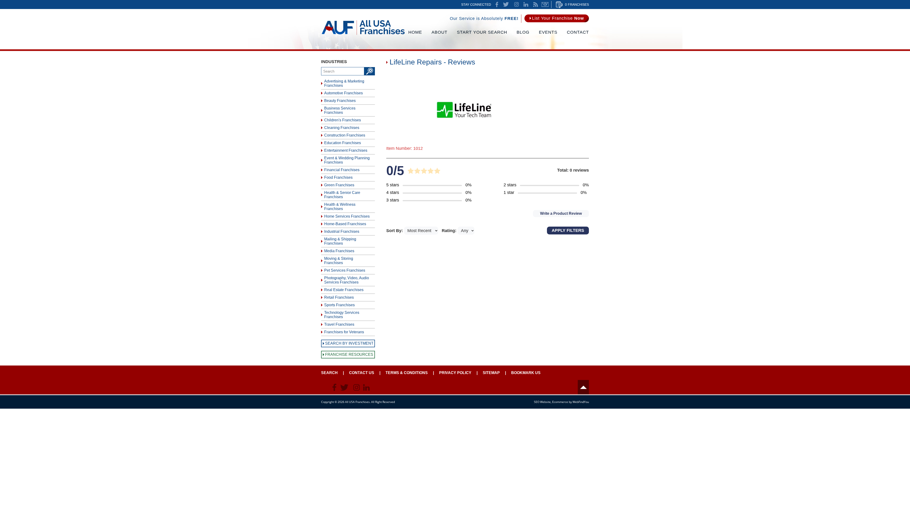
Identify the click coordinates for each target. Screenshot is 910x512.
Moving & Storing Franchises (338, 260)
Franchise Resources (349, 354)
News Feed (535, 4)
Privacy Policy (455, 373)
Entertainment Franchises (345, 150)
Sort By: (395, 230)
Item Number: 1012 (404, 148)
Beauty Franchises (340, 101)
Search (329, 373)
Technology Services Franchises (341, 315)
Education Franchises (342, 143)
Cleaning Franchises (341, 128)
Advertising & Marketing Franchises (344, 83)
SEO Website (542, 402)
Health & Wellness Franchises (339, 206)
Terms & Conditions (407, 373)
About (439, 32)
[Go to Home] (363, 34)
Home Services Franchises (347, 216)
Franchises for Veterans (344, 332)
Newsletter (545, 4)
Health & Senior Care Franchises (342, 195)
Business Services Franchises (339, 110)
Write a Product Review (561, 213)
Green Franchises (339, 185)
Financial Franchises (341, 170)
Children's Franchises (342, 120)
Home (415, 32)
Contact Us (361, 373)
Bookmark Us (526, 373)
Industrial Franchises (341, 231)
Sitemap (491, 373)
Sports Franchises (339, 305)
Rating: (450, 230)
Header (583, 387)
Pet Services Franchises (344, 270)
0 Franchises (577, 4)
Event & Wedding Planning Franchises (347, 160)
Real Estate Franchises (344, 290)
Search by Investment (349, 343)
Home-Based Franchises (345, 224)
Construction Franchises (344, 135)
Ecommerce (560, 402)
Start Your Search (482, 32)
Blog (523, 32)
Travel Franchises (339, 324)
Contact (578, 32)
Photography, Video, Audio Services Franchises (346, 280)
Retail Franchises (339, 297)
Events (548, 32)
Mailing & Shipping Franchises (340, 241)
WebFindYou (581, 402)
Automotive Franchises (343, 93)
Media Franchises (339, 251)
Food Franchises (338, 177)
